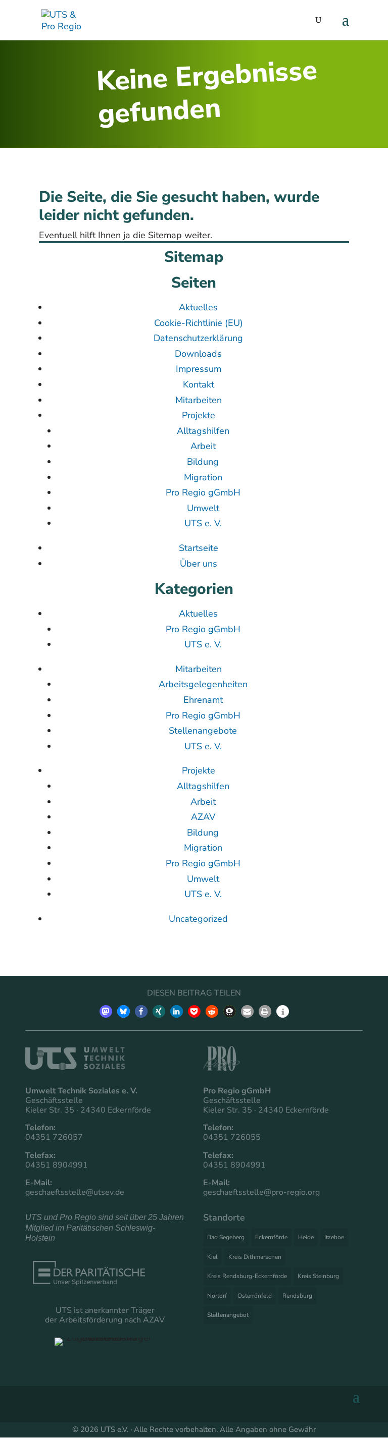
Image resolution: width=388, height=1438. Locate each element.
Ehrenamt (203, 700)
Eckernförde (271, 1237)
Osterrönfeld (254, 1296)
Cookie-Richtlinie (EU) (198, 323)
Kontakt (198, 384)
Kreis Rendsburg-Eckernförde (247, 1276)
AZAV (203, 817)
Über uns (198, 564)
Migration (203, 477)
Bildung (203, 462)
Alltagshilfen (203, 431)
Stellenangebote (203, 731)
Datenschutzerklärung (198, 338)
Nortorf (217, 1296)
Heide (306, 1237)
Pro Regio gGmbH (203, 492)
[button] (106, 1011)
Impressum (198, 369)
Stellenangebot (228, 1315)
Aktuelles (198, 307)
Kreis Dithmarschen (254, 1257)
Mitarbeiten (198, 400)
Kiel (212, 1257)
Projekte (198, 415)
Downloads (198, 354)
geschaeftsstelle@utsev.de (74, 1192)
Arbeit (203, 446)
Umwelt (203, 508)
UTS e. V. (203, 523)
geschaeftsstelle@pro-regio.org (261, 1192)
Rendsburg (297, 1296)
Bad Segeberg (226, 1237)
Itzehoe (334, 1237)
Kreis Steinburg (318, 1276)
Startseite (198, 548)
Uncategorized (198, 919)
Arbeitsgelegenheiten (203, 684)
